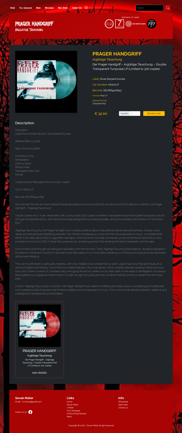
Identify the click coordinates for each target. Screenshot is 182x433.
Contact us (123, 407)
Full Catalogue (25, 8)
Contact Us (76, 8)
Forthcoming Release (76, 413)
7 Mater (70, 407)
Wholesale (49, 8)
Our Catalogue (73, 410)
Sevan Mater (72, 405)
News (38, 8)
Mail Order (63, 8)
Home (12, 8)
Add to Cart (155, 113)
